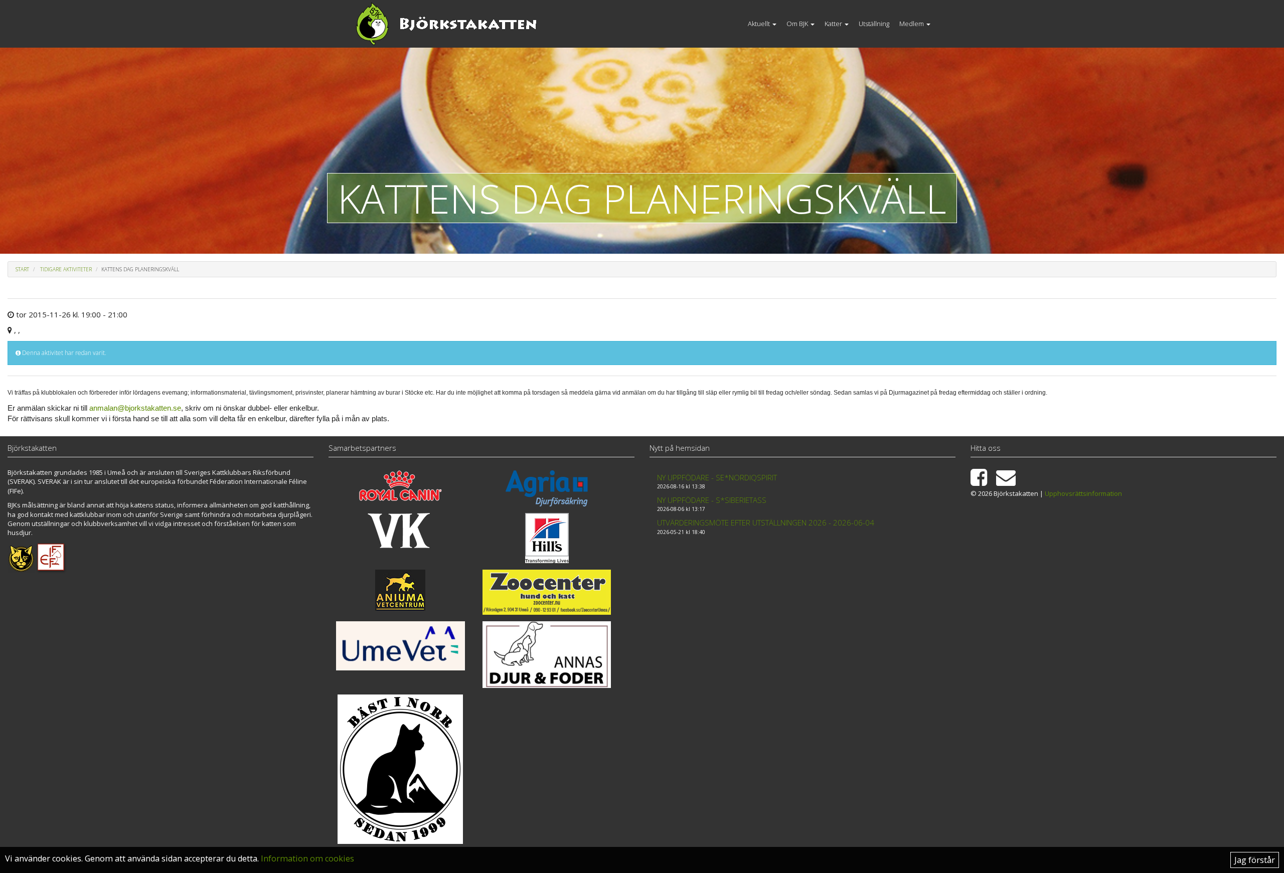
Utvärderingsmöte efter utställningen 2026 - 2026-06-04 (765, 522)
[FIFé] (51, 557)
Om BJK (798, 23)
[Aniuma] (400, 590)
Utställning (874, 23)
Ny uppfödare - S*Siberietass (711, 500)
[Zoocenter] (547, 592)
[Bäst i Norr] (400, 769)
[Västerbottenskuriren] (400, 530)
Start (22, 269)
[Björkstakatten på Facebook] (983, 481)
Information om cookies (307, 858)
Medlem (912, 23)
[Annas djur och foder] (547, 654)
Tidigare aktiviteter (66, 269)
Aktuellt (759, 23)
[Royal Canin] (400, 485)
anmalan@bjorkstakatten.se (135, 408)
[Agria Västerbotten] (547, 488)
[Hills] (547, 538)
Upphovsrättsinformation (1083, 493)
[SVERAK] (21, 557)
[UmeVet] (400, 645)
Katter (834, 23)
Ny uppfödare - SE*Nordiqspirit (717, 477)
